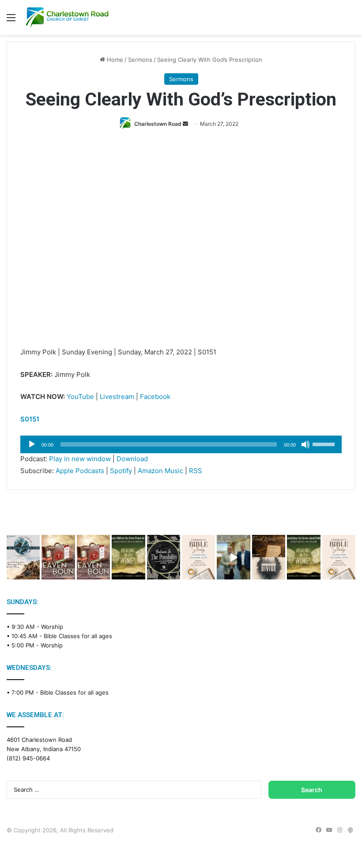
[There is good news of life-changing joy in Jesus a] (233, 557)
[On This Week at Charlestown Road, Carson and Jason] (93, 557)
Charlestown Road (157, 123)
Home (114, 59)
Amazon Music (160, 470)
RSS (195, 470)
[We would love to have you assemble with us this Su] (23, 557)
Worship (52, 626)
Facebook (155, 396)
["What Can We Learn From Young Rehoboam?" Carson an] (58, 557)
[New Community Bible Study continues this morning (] (198, 557)
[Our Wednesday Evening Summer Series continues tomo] (128, 557)
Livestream (117, 396)
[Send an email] (185, 123)
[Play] (31, 444)
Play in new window (80, 459)
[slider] (325, 443)
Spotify (121, 470)
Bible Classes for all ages (78, 635)
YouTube (80, 396)
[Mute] (305, 444)
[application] (181, 444)
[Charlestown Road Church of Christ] (67, 17)
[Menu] (11, 20)
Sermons (140, 59)
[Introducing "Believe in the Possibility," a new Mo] (163, 557)
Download (132, 459)
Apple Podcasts (80, 470)
